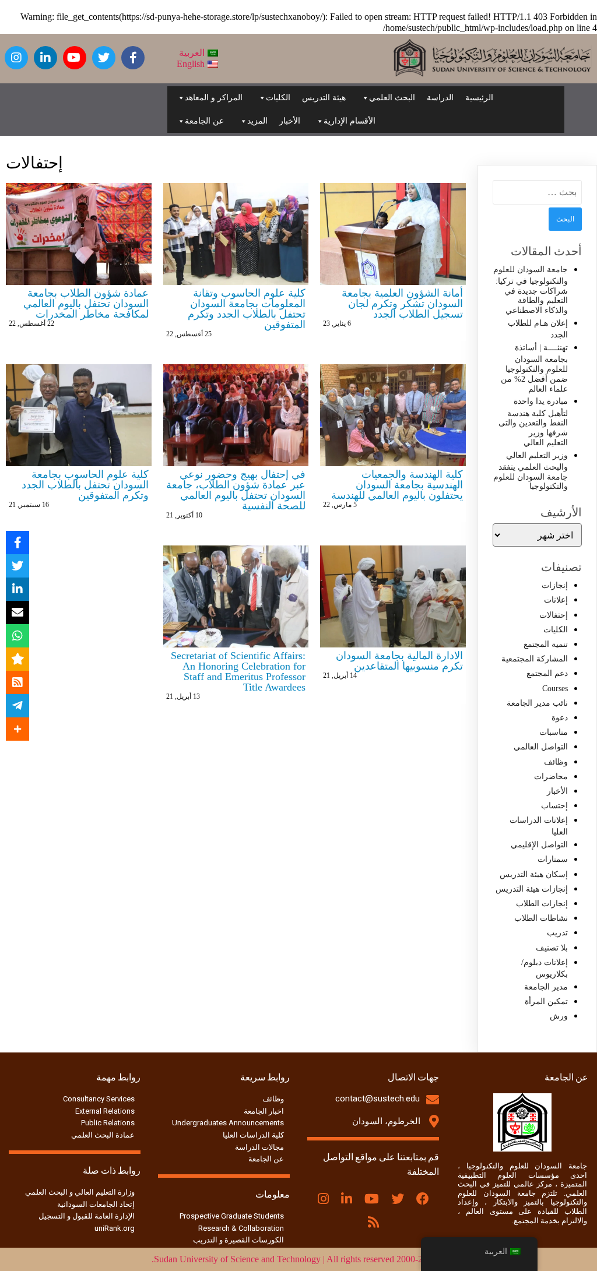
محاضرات (551, 776)
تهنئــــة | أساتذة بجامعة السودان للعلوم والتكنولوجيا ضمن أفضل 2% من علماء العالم (534, 368)
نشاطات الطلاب (541, 918)
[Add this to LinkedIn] (17, 589)
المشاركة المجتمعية (534, 658)
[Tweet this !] (17, 566)
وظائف (556, 762)
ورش (559, 1016)
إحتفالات (553, 615)
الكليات (278, 97)
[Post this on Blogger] (17, 682)
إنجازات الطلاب (542, 903)
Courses (555, 688)
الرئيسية (479, 97)
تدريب (557, 932)
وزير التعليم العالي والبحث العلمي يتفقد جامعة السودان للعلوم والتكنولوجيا (530, 471)
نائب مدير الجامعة (537, 703)
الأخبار (289, 121)
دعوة (560, 717)
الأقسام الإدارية (349, 121)
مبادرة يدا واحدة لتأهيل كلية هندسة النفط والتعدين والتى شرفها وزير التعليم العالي (533, 422)
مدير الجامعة (546, 987)
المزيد (257, 121)
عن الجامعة (204, 121)
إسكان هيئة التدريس (534, 874)
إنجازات (555, 585)
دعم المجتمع (547, 673)
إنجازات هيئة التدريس (532, 889)
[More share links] (17, 729)
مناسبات (553, 732)
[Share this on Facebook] (17, 542)
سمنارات (553, 859)
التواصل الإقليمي (539, 844)
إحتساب (554, 805)
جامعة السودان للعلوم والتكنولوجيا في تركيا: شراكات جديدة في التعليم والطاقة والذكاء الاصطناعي (530, 290)
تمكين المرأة (546, 1001)
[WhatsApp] (17, 635)
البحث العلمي (392, 97)
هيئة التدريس (324, 97)
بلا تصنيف (552, 947)
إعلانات (556, 600)
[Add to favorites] (17, 659)
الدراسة (440, 97)
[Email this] (17, 612)
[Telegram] (17, 705)
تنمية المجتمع (546, 644)
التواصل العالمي (541, 746)
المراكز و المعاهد (214, 97)
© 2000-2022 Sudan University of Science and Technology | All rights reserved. (299, 1259)
